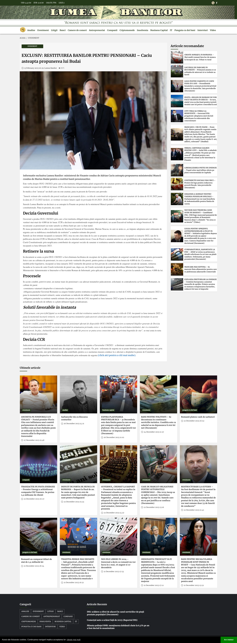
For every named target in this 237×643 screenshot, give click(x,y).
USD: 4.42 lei (26, 3)
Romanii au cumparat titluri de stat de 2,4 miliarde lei (36, 560)
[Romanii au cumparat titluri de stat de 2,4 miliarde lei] (38, 537)
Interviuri (203, 30)
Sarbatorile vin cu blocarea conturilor (74, 418)
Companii (112, 30)
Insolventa (142, 30)
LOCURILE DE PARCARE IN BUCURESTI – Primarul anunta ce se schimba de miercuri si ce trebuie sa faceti (200, 71)
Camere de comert (77, 30)
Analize (31, 30)
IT (171, 30)
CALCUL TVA (51, 3)
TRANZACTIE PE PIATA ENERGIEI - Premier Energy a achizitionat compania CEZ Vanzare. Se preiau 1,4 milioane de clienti (38, 491)
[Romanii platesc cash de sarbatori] (198, 394)
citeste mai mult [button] (73, 640)
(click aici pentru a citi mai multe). (116, 355)
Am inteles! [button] (229, 640)
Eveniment (43, 30)
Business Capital (159, 30)
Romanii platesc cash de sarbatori (198, 417)
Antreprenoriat (97, 30)
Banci (63, 30)
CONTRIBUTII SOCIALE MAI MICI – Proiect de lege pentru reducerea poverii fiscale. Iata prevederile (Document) (200, 184)
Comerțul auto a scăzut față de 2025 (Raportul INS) (112, 620)
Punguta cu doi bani (184, 30)
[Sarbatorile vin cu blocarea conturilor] (78, 394)
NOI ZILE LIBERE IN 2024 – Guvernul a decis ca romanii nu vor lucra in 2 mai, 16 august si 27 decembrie (118, 563)
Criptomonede (127, 30)
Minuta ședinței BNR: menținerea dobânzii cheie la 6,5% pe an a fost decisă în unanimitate (118, 627)
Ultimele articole (30, 367)
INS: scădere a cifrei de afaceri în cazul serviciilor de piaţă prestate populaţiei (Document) (115, 613)
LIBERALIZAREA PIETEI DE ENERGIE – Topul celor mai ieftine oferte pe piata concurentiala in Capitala (200, 170)
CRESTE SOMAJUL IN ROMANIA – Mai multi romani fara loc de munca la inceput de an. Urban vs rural (200, 57)
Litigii (54, 30)
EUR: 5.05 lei (39, 3)
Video (213, 30)
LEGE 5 (61, 3)
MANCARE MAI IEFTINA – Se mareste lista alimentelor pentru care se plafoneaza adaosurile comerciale (200, 269)
